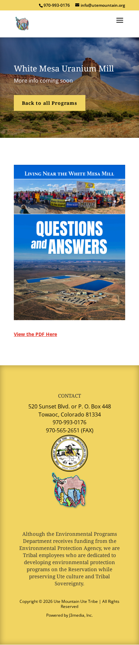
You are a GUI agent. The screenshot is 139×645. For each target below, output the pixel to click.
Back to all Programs (49, 103)
